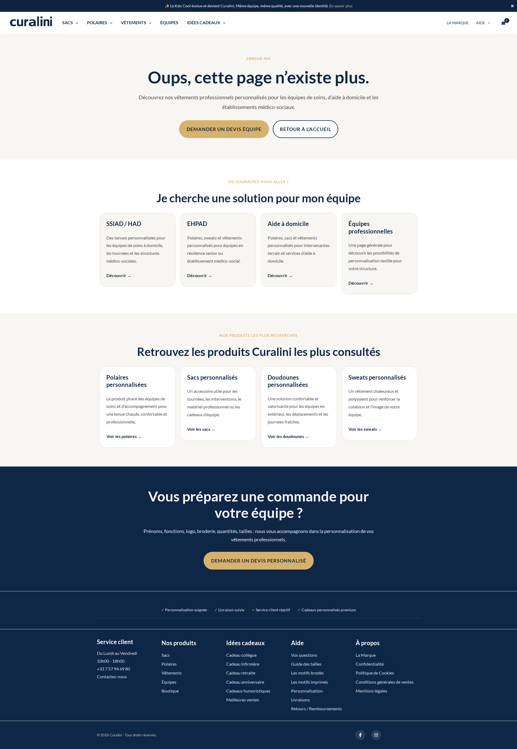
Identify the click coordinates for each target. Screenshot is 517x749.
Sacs (67, 22)
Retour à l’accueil (305, 129)
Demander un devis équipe (224, 129)
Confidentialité (370, 663)
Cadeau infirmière (242, 663)
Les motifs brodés (307, 672)
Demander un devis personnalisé (258, 561)
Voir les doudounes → (288, 436)
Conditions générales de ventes (385, 681)
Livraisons (300, 699)
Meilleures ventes (242, 699)
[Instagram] (376, 735)
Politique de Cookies (375, 672)
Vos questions (304, 655)
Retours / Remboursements (316, 708)
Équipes (169, 22)
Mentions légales (371, 690)
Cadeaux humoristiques (248, 690)
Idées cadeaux (203, 22)
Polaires (97, 22)
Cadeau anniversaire (245, 681)
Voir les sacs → (201, 429)
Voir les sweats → (365, 429)
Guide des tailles (306, 663)
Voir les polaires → (124, 436)
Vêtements (133, 22)
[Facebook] (360, 735)
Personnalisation (307, 690)
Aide (480, 22)
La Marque (458, 22)
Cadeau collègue (241, 655)
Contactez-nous (112, 676)
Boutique (170, 690)
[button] (75, 22)
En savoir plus (340, 5)
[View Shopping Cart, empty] (503, 22)
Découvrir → (118, 275)
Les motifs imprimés (309, 681)
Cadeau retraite (240, 672)
